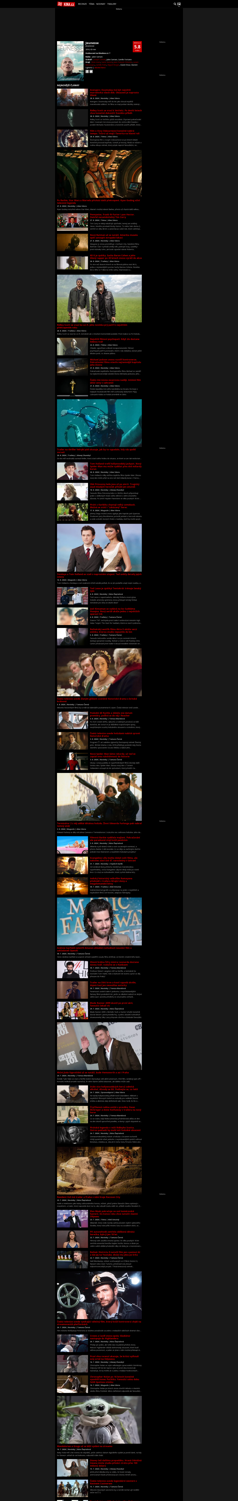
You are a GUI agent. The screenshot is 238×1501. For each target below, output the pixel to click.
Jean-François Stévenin (123, 62)
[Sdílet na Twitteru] (91, 71)
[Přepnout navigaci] (179, 4)
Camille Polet (101, 65)
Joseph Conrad (99, 59)
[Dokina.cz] (66, 4)
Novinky (100, 4)
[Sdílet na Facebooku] (87, 71)
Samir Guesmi (107, 62)
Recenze (82, 4)
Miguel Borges (113, 65)
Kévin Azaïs (96, 62)
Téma (91, 4)
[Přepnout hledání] (175, 4)
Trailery (111, 4)
